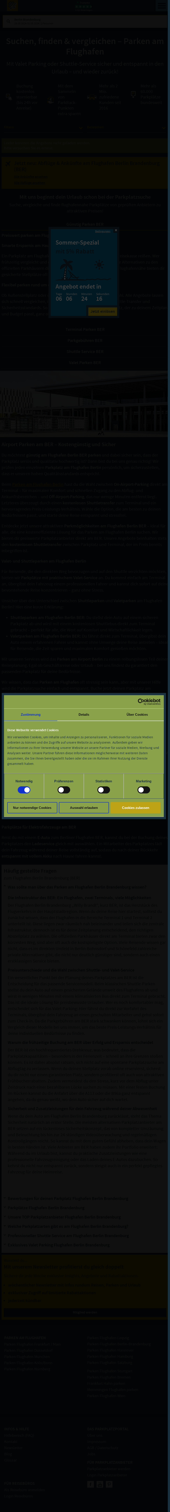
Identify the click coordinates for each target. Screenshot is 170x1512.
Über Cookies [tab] (137, 714)
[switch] (64, 789)
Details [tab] (84, 714)
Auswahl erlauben (84, 808)
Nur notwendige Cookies (32, 808)
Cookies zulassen (135, 808)
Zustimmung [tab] (31, 714)
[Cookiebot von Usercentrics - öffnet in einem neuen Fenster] (141, 701)
